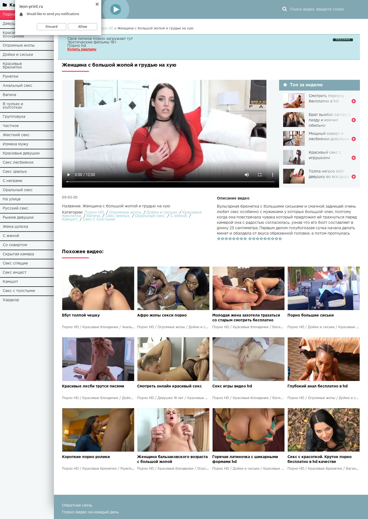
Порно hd (76, 45)
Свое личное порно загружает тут (100, 38)
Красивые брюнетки (12, 65)
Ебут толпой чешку (81, 315)
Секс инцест (14, 272)
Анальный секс (17, 85)
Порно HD (94, 212)
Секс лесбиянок (18, 162)
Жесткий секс (16, 135)
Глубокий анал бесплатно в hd (317, 386)
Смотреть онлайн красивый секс (169, 386)
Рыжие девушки (18, 217)
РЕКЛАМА (343, 40)
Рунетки (10, 76)
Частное (11, 126)
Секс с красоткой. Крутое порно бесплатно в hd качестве (319, 459)
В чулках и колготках (13, 105)
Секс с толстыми (19, 291)
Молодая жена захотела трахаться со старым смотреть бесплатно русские (246, 318)
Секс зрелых (15, 171)
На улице (11, 199)
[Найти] (284, 9)
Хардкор (11, 300)
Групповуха (14, 116)
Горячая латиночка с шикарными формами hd (245, 459)
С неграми (12, 181)
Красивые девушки (21, 153)
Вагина (9, 95)
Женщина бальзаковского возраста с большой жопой (172, 459)
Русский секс (15, 208)
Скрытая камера (18, 254)
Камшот (10, 281)
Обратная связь (77, 505)
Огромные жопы (19, 45)
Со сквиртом (15, 245)
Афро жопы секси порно (162, 315)
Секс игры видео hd (232, 386)
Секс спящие (15, 263)
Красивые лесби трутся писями (93, 386)
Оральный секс (18, 190)
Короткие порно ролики (86, 457)
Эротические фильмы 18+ (92, 42)
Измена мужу (15, 144)
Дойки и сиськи (18, 54)
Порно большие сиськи (310, 315)
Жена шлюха (15, 226)
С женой (11, 236)
